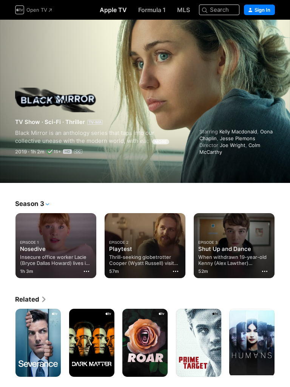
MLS (183, 10)
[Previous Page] (7, 244)
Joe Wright (232, 145)
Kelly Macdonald (238, 131)
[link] (31, 299)
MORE (160, 141)
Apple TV (113, 10)
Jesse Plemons (237, 138)
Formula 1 (152, 10)
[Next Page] (282, 244)
